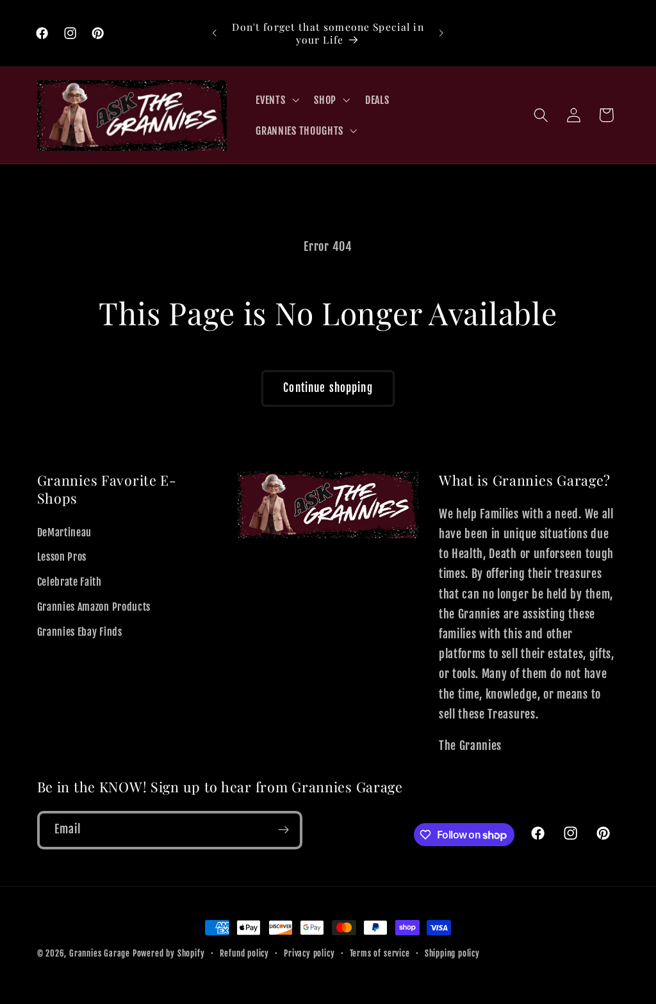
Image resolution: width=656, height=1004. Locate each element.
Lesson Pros (62, 556)
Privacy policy (309, 953)
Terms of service (380, 953)
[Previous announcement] (215, 33)
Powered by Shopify (169, 953)
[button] (276, 100)
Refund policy (244, 953)
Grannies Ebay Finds (79, 631)
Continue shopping (328, 388)
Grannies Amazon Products (94, 606)
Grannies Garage (99, 953)
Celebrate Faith (69, 581)
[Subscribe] (283, 830)
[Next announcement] (441, 33)
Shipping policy (452, 953)
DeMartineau (64, 532)
